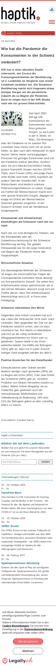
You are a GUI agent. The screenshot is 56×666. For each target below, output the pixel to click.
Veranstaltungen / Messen (15, 477)
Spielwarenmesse (20, 563)
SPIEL (10, 526)
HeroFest (11, 492)
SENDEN (45, 462)
